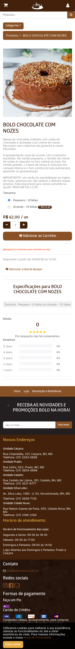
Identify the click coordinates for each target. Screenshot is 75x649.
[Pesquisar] (71, 14)
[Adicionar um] (23, 225)
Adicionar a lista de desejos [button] (25, 269)
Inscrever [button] (63, 424)
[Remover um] (6, 225)
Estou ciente (13, 644)
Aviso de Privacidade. (38, 637)
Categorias (12, 26)
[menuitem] (17, 391)
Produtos (12, 35)
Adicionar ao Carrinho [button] (39, 236)
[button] (8, 82)
